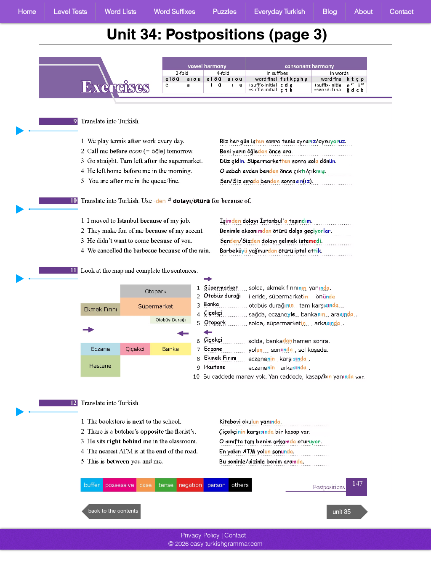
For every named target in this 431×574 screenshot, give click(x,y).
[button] (120, 12)
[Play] (20, 209)
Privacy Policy (200, 535)
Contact (235, 535)
